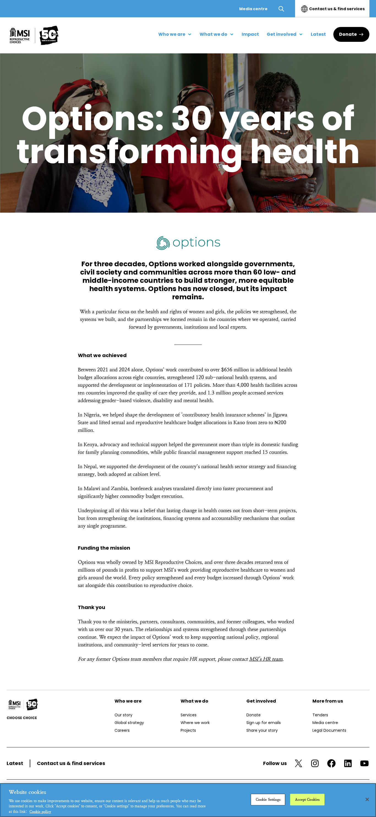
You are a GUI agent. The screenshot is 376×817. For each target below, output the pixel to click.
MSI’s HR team (265, 659)
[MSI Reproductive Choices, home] (34, 35)
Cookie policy (40, 811)
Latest (15, 763)
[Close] (367, 799)
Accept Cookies (307, 799)
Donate (348, 34)
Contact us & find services (337, 9)
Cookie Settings (268, 799)
